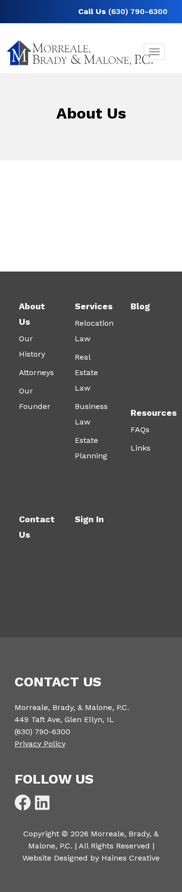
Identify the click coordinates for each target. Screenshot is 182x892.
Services (94, 306)
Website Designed (55, 857)
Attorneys (36, 372)
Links (140, 448)
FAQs (140, 429)
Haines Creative (130, 857)
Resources (154, 413)
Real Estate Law (86, 372)
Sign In (89, 519)
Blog (140, 306)
